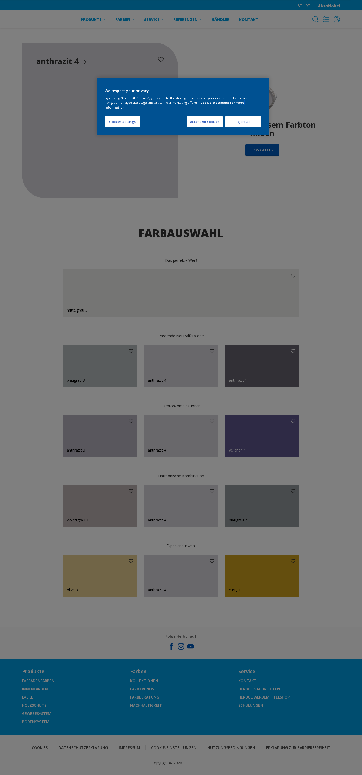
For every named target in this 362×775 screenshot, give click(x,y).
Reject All (243, 122)
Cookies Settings (122, 122)
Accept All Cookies (204, 122)
